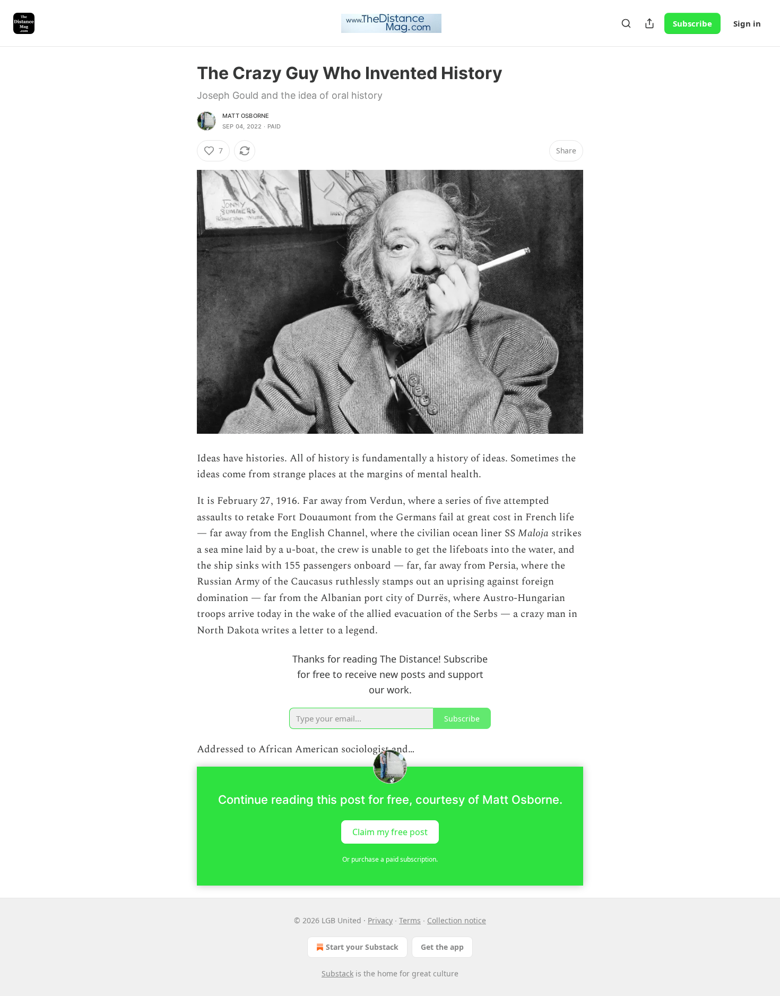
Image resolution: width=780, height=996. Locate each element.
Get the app (442, 947)
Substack (337, 973)
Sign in (747, 23)
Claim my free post (390, 831)
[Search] (626, 23)
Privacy (380, 920)
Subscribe (692, 23)
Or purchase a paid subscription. (390, 859)
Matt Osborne (245, 115)
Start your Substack (362, 947)
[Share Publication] (649, 23)
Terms (410, 920)
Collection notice (456, 920)
